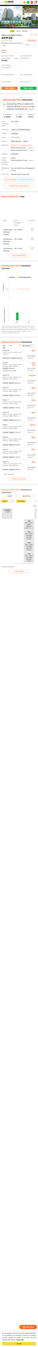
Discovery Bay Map (19, 255)
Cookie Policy (20, 1340)
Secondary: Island (26, 145)
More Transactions (19, 479)
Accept (19, 1344)
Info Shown (21, 501)
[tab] (4, 345)
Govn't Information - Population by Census (19, 180)
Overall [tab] (3, 50)
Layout (12, 501)
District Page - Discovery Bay (19, 186)
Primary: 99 (14, 145)
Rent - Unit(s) (28, 88)
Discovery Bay (26, 106)
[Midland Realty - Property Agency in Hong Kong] (9, 2)
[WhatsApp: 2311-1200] (28, 2)
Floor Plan (32, 40)
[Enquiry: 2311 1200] (24, 2)
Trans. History (19, 571)
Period (5, 501)
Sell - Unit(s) (9, 88)
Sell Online (30, 1327)
